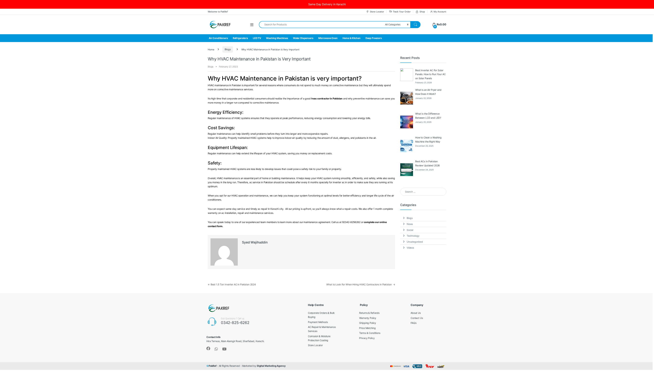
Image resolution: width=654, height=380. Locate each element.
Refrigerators (240, 38)
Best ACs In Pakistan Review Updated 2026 (427, 163)
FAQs (413, 322)
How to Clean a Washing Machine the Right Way (428, 139)
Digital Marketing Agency (271, 365)
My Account (440, 11)
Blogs (228, 49)
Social (410, 229)
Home (211, 49)
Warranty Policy (367, 317)
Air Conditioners (218, 38)
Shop (422, 11)
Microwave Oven (328, 38)
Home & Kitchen (351, 38)
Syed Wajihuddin (255, 242)
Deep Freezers (373, 38)
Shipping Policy (367, 322)
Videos (410, 247)
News (410, 224)
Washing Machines (277, 38)
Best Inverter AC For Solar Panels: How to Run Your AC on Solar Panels (430, 74)
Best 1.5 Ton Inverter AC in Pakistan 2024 (232, 284)
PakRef (212, 365)
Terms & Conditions (369, 332)
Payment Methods (318, 322)
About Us (416, 312)
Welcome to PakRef (218, 11)
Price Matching (367, 328)
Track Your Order (402, 11)
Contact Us (417, 317)
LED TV (257, 38)
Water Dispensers (303, 38)
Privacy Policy (367, 338)
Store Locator (377, 11)
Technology (413, 235)
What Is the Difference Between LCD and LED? (428, 115)
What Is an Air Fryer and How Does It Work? (428, 91)
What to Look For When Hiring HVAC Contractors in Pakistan (360, 284)
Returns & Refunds (369, 312)
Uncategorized (415, 241)
